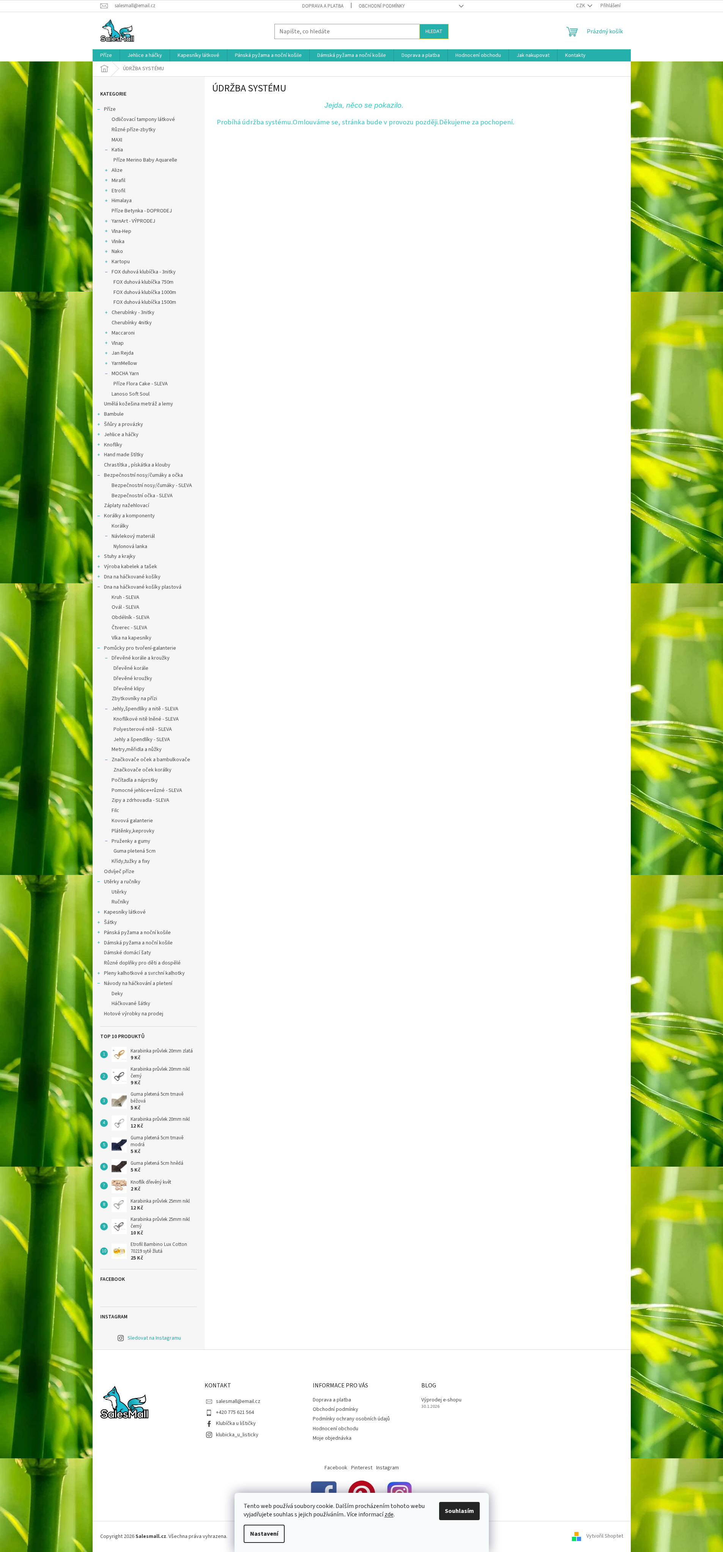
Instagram (387, 1468)
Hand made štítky (123, 455)
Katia (117, 150)
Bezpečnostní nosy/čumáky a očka (143, 475)
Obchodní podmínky (382, 6)
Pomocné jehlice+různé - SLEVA (147, 790)
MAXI (117, 140)
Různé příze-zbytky (134, 130)
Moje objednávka (332, 1438)
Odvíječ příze (119, 871)
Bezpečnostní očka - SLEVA (142, 496)
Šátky (110, 922)
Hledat (434, 31)
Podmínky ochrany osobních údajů (351, 1419)
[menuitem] (106, 55)
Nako (117, 251)
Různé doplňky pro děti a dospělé (142, 963)
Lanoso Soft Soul (131, 394)
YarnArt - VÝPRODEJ (133, 221)
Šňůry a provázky (123, 424)
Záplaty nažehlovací (126, 505)
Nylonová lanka (130, 546)
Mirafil (118, 180)
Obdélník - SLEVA (131, 617)
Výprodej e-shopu (441, 1400)
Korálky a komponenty (129, 516)
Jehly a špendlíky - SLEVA (141, 739)
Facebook (335, 1468)
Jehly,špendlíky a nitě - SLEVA (145, 709)
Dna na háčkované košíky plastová (142, 587)
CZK (581, 5)
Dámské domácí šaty (127, 953)
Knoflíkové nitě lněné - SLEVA (146, 719)
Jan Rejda (123, 353)
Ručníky (120, 902)
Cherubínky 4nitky (132, 323)
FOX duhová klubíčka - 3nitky (144, 272)
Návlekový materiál (133, 536)
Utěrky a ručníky (122, 882)
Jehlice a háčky (121, 434)
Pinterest (361, 1468)
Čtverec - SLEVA (129, 627)
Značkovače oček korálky (142, 770)
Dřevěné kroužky (132, 678)
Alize (117, 170)
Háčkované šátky (131, 1003)
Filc (115, 810)
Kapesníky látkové (125, 912)
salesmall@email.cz (238, 1401)
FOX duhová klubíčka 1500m (144, 302)
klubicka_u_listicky (237, 1435)
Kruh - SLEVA (125, 597)
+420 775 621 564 (235, 1412)
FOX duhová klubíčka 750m (143, 282)
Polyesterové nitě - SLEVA (142, 729)
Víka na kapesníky (131, 638)
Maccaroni (123, 333)
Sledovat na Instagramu (154, 1338)
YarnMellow (124, 363)
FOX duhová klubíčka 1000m (144, 292)
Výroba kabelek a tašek (130, 566)
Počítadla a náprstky (135, 780)
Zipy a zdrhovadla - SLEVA (140, 800)
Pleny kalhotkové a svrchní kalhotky (144, 973)
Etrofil (118, 191)
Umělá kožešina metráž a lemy (138, 404)
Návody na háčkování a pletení (138, 983)
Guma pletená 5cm (134, 851)
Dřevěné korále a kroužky (141, 658)
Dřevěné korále (130, 668)
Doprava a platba (322, 6)
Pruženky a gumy (131, 841)
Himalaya (122, 200)
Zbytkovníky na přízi (134, 698)
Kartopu (121, 261)
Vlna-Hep (121, 231)
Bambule (114, 414)
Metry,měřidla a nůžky (137, 749)
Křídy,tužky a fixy (131, 861)
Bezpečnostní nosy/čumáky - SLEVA (152, 485)
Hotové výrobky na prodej (133, 1014)
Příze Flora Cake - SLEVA (140, 384)
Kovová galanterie (132, 821)
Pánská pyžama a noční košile (137, 932)
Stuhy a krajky (119, 556)
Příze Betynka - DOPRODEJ (142, 211)
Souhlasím (459, 1511)
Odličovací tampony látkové (143, 119)
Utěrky (119, 892)
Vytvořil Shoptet (604, 1536)
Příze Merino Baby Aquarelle (145, 160)
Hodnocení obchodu (335, 1429)
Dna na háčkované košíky (132, 577)
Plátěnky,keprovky (133, 831)
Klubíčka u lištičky (236, 1423)
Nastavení (264, 1534)
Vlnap (118, 343)
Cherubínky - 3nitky (133, 312)
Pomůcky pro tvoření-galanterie (140, 648)
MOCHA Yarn (125, 373)
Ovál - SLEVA (125, 607)
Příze (110, 109)
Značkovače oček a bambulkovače (151, 759)
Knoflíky (113, 445)
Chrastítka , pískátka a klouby (137, 465)
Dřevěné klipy (129, 689)
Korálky (120, 526)
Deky (117, 993)
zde (389, 1514)
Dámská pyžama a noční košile (138, 943)
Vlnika (118, 241)
